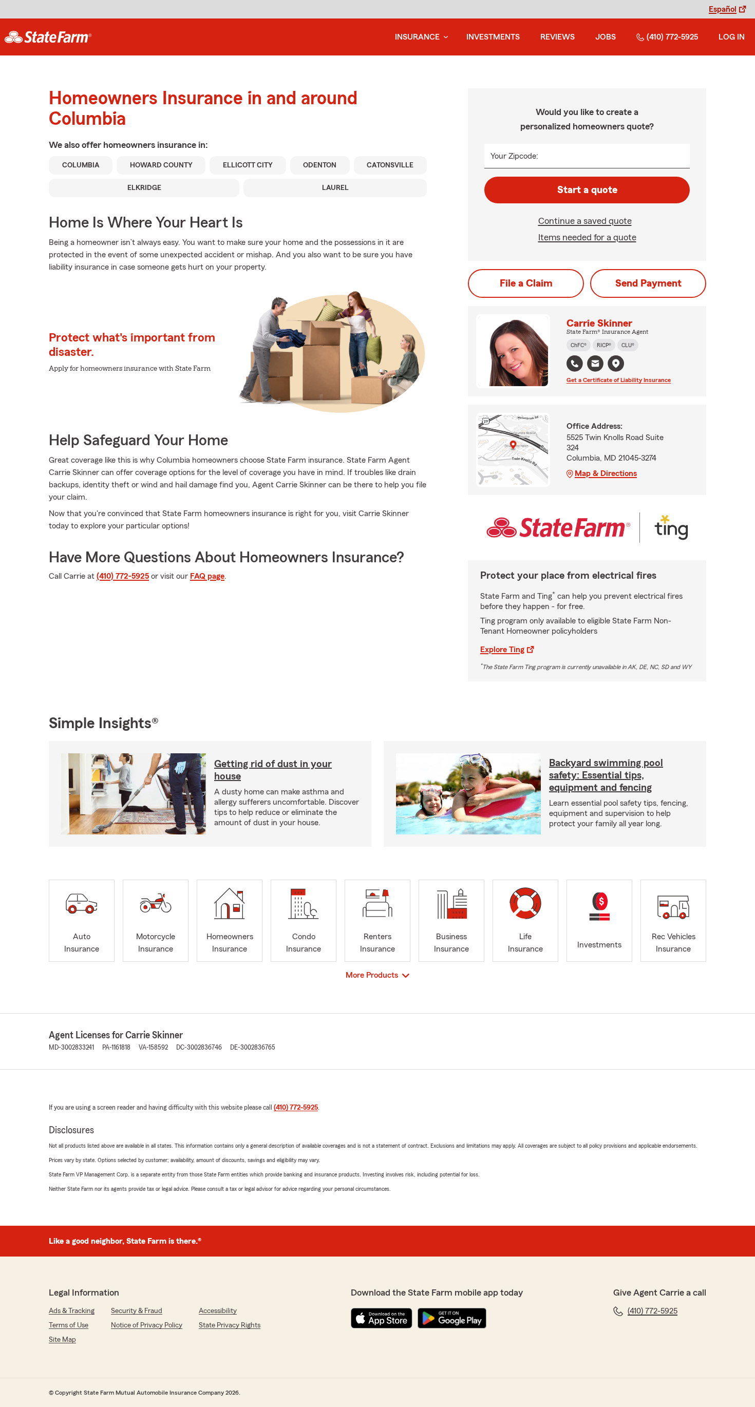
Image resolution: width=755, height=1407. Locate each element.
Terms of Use (68, 1325)
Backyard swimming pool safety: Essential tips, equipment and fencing (606, 775)
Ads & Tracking (72, 1311)
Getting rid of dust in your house (273, 770)
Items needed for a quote (587, 237)
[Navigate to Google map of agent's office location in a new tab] (616, 363)
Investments (493, 37)
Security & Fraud (136, 1311)
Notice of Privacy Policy (146, 1325)
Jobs (605, 37)
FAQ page (207, 576)
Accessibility (218, 1311)
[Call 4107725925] (575, 363)
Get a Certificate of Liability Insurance (619, 380)
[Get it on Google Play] (452, 1318)
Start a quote (587, 190)
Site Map (62, 1339)
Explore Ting (502, 649)
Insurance (417, 37)
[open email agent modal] (595, 364)
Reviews (557, 37)
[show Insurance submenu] (444, 37)
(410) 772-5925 (672, 37)
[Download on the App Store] (381, 1318)
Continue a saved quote (585, 220)
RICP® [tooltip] (604, 345)
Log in (732, 37)
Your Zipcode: (514, 156)
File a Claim (526, 283)
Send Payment (648, 283)
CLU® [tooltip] (627, 345)
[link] (48, 37)
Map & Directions (606, 473)
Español (723, 9)
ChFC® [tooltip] (579, 345)
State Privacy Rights (229, 1325)
